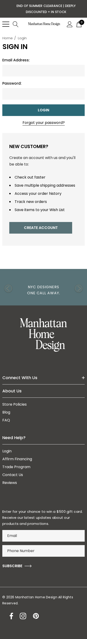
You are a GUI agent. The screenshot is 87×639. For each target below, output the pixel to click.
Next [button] (78, 288)
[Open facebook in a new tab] (10, 616)
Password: (12, 83)
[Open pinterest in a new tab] (35, 616)
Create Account (41, 227)
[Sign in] (70, 24)
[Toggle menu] (5, 24)
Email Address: (16, 60)
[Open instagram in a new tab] (22, 616)
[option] (43, 288)
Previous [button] (8, 288)
